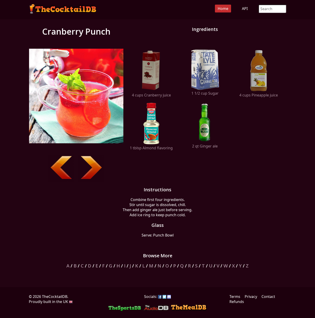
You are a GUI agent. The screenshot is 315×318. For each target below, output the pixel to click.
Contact (268, 296)
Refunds (236, 301)
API (245, 8)
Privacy (251, 296)
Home (223, 8)
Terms (234, 296)
